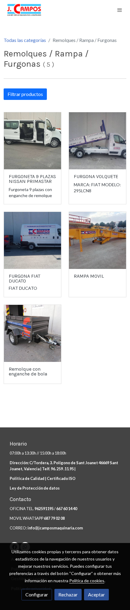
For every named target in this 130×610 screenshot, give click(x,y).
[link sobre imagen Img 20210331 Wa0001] (32, 333)
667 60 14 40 (66, 508)
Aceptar (96, 594)
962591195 (44, 508)
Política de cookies (86, 580)
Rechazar (68, 594)
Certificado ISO (61, 478)
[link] (24, 10)
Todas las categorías (25, 40)
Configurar (36, 594)
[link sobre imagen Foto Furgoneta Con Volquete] (97, 140)
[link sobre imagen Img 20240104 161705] (32, 140)
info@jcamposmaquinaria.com (55, 527)
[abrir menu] (119, 10)
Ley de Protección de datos (35, 488)
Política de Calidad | (28, 478)
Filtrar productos (25, 94)
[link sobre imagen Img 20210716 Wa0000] (32, 240)
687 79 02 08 (54, 518)
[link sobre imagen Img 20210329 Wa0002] (97, 240)
